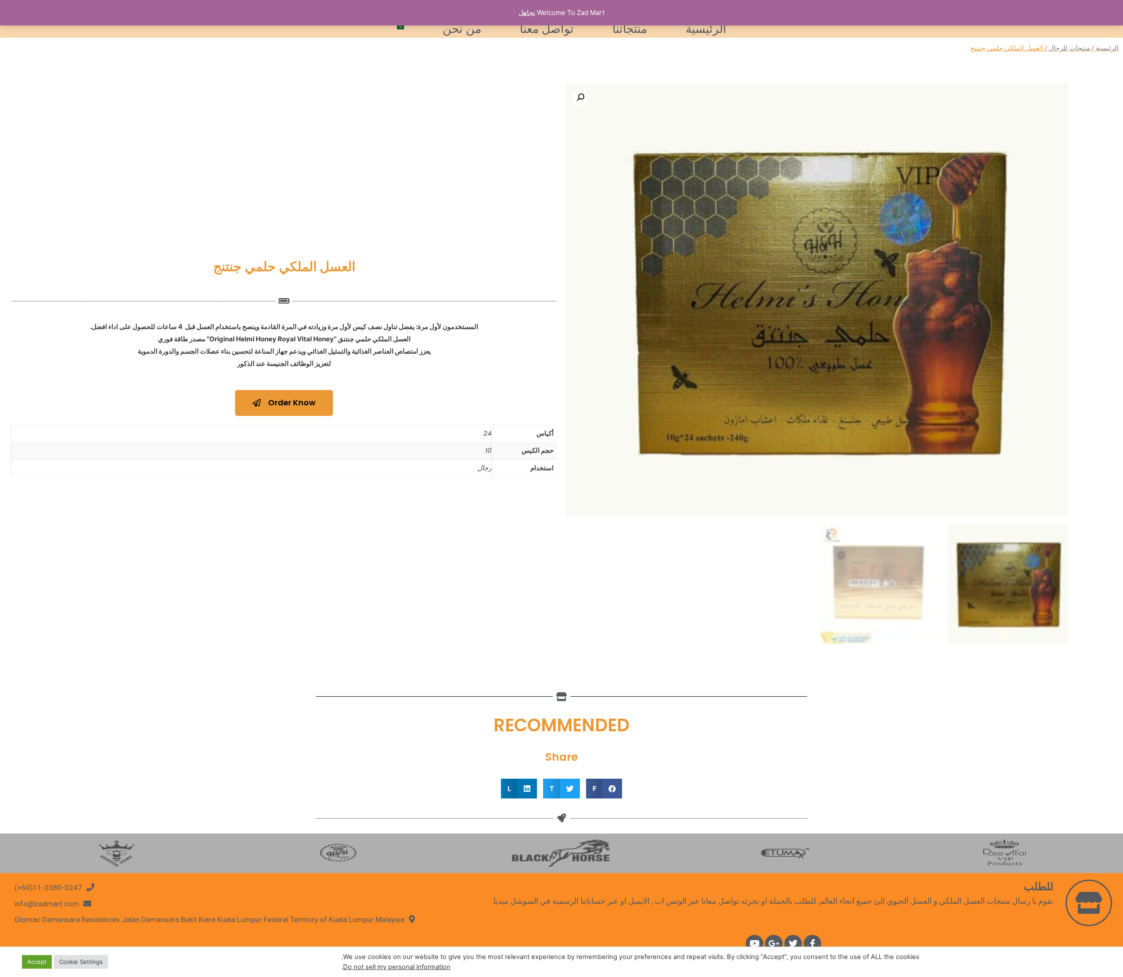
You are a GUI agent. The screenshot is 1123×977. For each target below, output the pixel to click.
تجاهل (527, 12)
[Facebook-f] (812, 943)
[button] (284, 403)
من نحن (462, 29)
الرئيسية (706, 29)
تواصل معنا (547, 29)
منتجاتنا (629, 29)
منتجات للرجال (1069, 48)
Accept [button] (36, 961)
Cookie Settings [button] (81, 961)
